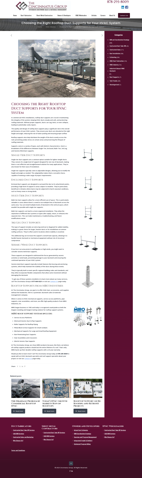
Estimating (113, 57)
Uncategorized (114, 84)
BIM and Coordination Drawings (119, 40)
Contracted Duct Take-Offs (118, 46)
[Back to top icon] (71, 463)
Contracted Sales (115, 50)
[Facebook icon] (70, 471)
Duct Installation (115, 53)
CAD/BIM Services (18, 434)
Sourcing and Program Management (85, 437)
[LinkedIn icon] (72, 471)
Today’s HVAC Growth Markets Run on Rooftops (54, 403)
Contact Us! (124, 15)
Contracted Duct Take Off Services (24, 430)
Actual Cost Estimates (81, 430)
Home (40, 27)
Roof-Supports (114, 77)
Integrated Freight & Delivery (83, 440)
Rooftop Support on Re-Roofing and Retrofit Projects (87, 403)
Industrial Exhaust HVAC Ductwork (117, 69)
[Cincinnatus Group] (42, 6)
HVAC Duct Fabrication (117, 61)
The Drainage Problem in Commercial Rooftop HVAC (25, 403)
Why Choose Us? (18, 440)
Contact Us (54, 281)
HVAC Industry (51, 27)
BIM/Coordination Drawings (82, 434)
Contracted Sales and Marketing (23, 437)
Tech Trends (113, 81)
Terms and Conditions (18, 450)
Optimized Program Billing (82, 444)
